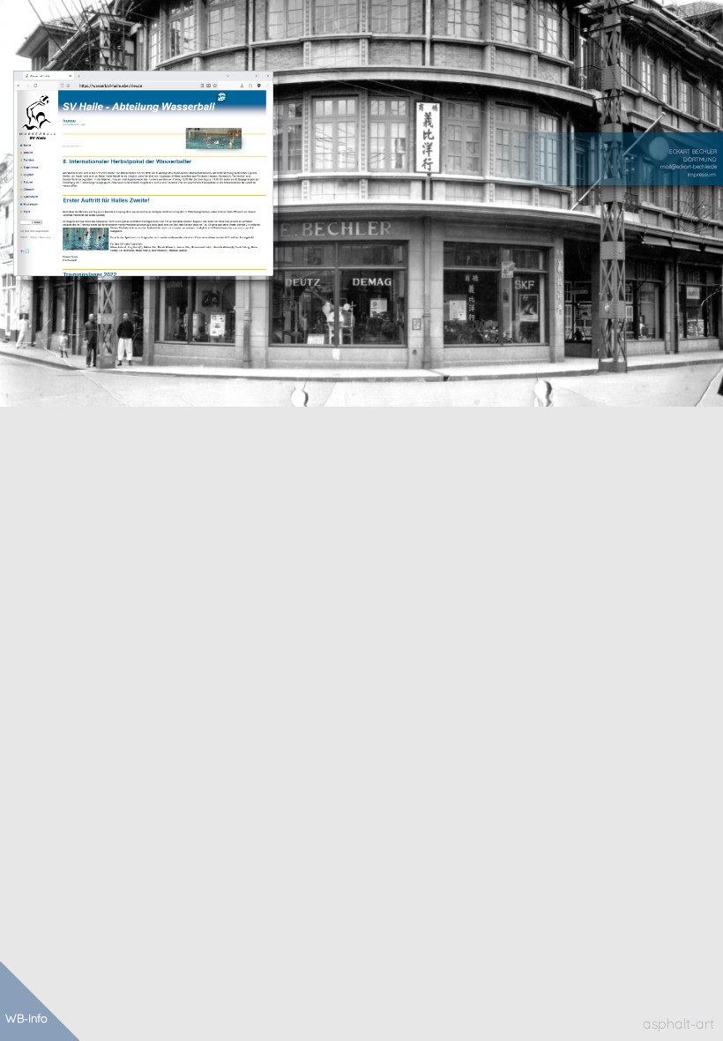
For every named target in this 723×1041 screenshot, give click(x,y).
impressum (702, 174)
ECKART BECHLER (693, 151)
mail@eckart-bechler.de (688, 166)
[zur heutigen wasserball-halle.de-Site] (143, 173)
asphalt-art (678, 1023)
